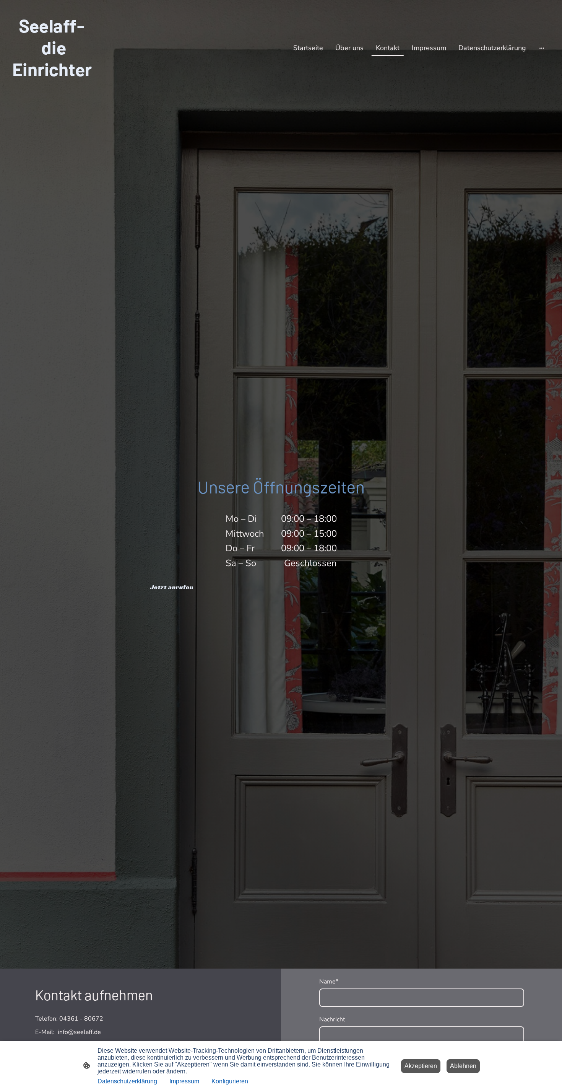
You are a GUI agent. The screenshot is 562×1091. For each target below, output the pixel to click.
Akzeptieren (420, 1066)
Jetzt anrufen (171, 587)
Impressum (184, 1081)
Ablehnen (463, 1066)
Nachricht (332, 1019)
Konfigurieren (229, 1081)
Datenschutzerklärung (127, 1081)
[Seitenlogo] (52, 86)
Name (328, 981)
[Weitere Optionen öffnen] (542, 48)
